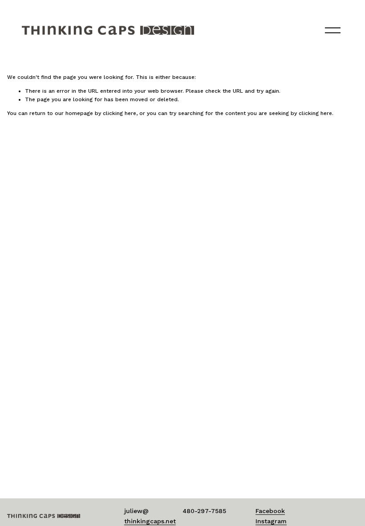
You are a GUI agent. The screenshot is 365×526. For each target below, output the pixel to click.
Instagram (271, 521)
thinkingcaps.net (150, 521)
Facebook (270, 510)
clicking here (119, 113)
